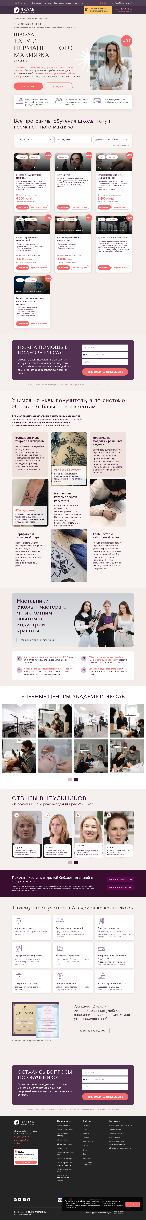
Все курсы (58, 86)
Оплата (85, 1150)
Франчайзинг (88, 1142)
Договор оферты (115, 1137)
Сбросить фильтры (121, 145)
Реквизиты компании (116, 1133)
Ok (133, 1204)
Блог (84, 1154)
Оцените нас (26, 1162)
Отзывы (86, 1137)
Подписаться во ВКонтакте (118, 887)
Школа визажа (62, 1140)
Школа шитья (62, 1148)
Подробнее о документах (91, 1030)
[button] (70, 779)
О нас (85, 1129)
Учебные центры (115, 1129)
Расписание (59, 3)
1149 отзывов (34, 1157)
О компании (36, 3)
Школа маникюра (63, 1125)
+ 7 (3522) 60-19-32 (123, 8)
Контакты (48, 3)
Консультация (23, 207)
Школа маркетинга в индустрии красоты (64, 1164)
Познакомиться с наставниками (37, 639)
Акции (68, 3)
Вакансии (86, 1146)
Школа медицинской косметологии (64, 1170)
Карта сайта (87, 1158)
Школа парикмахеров (65, 1158)
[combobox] (84, 355)
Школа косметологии (65, 1129)
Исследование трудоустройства (120, 1125)
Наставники (78, 3)
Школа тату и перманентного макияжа (63, 1177)
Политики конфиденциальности (108, 385)
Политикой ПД (70, 1207)
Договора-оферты (89, 385)
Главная (16, 19)
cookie (67, 1203)
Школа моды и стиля (64, 1144)
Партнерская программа (87, 1163)
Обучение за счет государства (120, 1148)
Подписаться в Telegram (117, 880)
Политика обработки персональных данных (117, 1143)
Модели (86, 1133)
